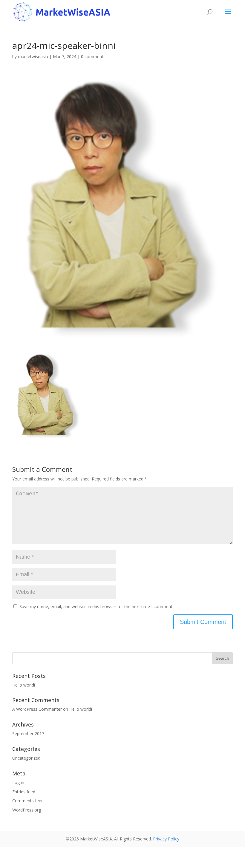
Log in (18, 782)
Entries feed (23, 792)
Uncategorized (26, 758)
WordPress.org (26, 810)
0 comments (93, 56)
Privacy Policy (166, 839)
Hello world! (23, 685)
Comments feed (28, 800)
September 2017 (28, 733)
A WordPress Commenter (37, 709)
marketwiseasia (33, 56)
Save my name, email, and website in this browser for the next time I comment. (96, 606)
